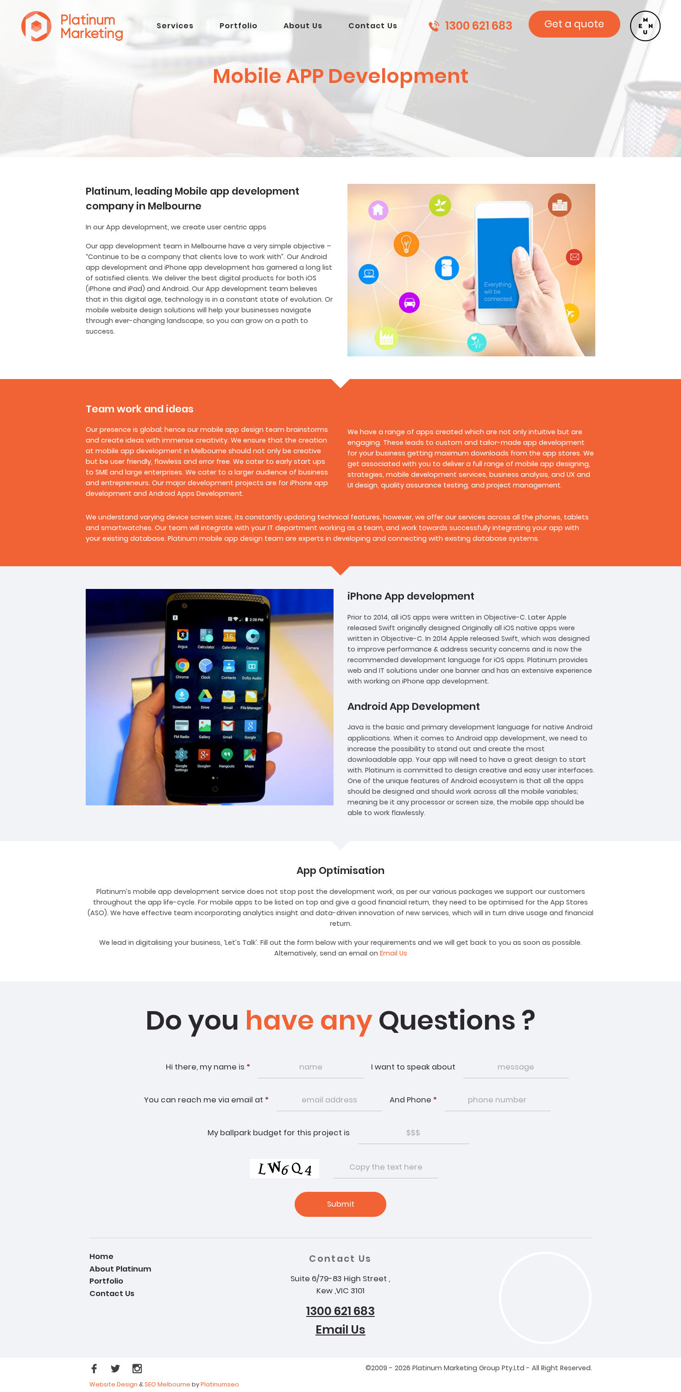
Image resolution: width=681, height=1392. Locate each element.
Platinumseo (220, 1384)
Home (101, 1256)
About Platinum (120, 1269)
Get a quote (574, 24)
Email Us (393, 953)
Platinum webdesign (72, 26)
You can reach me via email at (206, 1100)
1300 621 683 (478, 26)
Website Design (113, 1384)
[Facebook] (95, 1368)
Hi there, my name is (208, 1067)
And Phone (413, 1100)
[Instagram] (137, 1368)
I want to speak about (413, 1067)
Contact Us (111, 1293)
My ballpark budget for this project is (279, 1132)
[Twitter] (116, 1368)
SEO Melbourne (168, 1384)
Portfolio (106, 1281)
